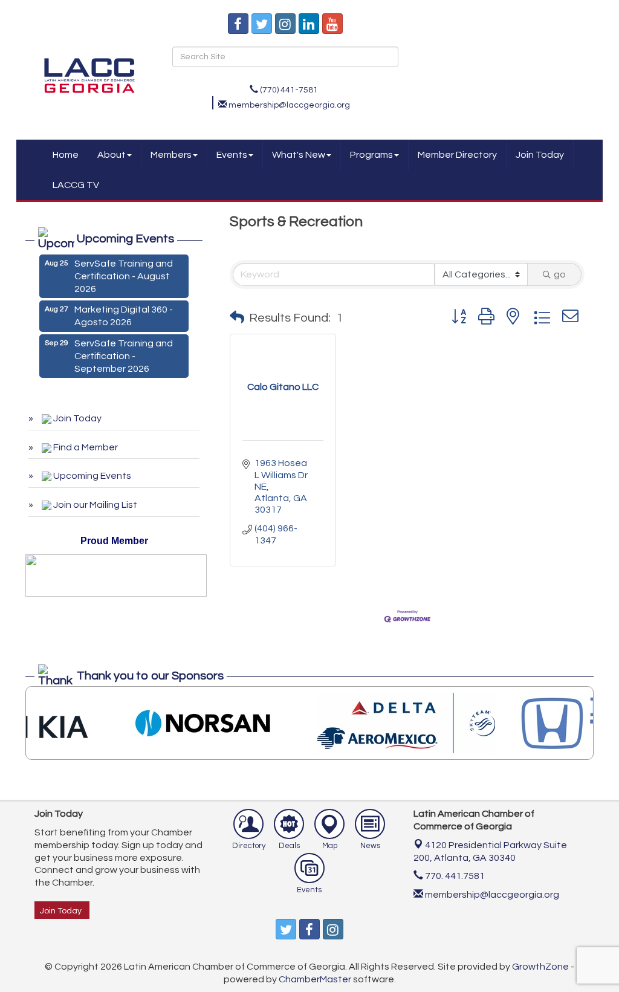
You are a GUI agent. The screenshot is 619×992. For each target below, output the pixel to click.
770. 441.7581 (454, 876)
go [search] (560, 274)
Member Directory (457, 155)
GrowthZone (540, 966)
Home (66, 155)
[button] (237, 318)
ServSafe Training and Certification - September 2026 (123, 351)
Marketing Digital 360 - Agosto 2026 (123, 311)
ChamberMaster (315, 979)
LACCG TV (76, 185)
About (111, 155)
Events (231, 155)
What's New (298, 155)
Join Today (540, 155)
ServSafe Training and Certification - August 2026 (123, 271)
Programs (371, 155)
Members (171, 155)
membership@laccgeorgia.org (491, 895)
